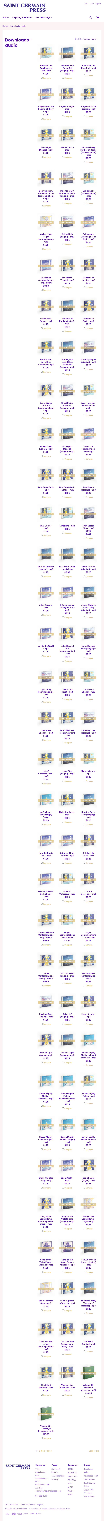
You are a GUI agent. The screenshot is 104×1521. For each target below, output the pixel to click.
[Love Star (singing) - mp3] (67, 759)
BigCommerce (43, 1509)
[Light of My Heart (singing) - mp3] (46, 677)
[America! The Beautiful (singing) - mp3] (67, 53)
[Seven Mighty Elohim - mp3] (88, 1081)
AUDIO (70, 1487)
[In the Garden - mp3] (46, 592)
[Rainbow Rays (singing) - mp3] (46, 1002)
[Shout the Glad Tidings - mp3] (46, 1165)
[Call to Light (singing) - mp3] (67, 222)
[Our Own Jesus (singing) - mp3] (67, 961)
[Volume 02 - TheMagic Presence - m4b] (46, 1413)
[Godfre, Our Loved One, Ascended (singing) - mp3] (67, 347)
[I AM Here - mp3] (67, 513)
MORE (70, 1494)
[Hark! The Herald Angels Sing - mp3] (88, 434)
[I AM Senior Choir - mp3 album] (88, 513)
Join (92, 4)
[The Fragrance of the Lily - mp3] (67, 1288)
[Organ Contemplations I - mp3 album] (67, 920)
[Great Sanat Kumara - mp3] (46, 434)
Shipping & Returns (22, 17)
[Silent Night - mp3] (67, 1165)
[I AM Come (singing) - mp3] (88, 475)
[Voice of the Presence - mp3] (67, 1373)
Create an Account (28, 1504)
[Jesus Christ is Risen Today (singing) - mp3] (88, 592)
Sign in (98, 4)
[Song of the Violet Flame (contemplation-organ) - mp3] (46, 1204)
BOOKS (71, 1469)
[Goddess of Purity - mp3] (88, 306)
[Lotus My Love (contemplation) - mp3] (67, 718)
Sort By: (78, 39)
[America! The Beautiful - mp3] (88, 53)
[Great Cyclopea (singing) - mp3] (88, 347)
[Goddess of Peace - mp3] (46, 306)
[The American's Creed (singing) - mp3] (88, 1247)
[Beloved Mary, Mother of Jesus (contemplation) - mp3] (46, 178)
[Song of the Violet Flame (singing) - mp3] (67, 1204)
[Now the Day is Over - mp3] (46, 841)
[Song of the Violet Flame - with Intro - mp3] (67, 1247)
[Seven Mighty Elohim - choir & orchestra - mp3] (88, 1040)
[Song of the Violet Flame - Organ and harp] (46, 1247)
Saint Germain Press (19, 1509)
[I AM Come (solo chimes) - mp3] (67, 475)
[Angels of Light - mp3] (67, 94)
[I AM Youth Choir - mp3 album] (67, 554)
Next (45, 1451)
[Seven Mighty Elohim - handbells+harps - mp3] (67, 1081)
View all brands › (89, 1497)
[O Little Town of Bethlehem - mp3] (46, 879)
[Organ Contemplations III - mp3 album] (46, 961)
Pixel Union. (66, 1509)
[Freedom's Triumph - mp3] (67, 265)
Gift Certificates (11, 1504)
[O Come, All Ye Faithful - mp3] (67, 841)
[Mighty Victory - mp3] (88, 759)
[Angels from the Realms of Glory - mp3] (46, 94)
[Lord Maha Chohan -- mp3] (46, 718)
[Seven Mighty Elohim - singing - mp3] (67, 1125)
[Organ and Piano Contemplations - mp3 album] (46, 920)
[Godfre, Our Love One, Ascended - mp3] (46, 347)
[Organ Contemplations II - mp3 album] (88, 920)
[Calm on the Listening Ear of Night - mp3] (88, 222)
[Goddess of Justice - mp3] (88, 265)
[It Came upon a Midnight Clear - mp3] (67, 592)
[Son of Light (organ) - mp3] (88, 1165)
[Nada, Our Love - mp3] (67, 800)
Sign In (40, 1504)
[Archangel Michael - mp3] (46, 135)
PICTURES (72, 1480)
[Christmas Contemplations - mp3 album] (46, 265)
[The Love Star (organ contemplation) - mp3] (46, 1329)
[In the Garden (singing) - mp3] (88, 554)
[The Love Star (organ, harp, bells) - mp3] (67, 1329)
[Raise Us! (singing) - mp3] (67, 1002)
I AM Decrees (89, 1479)
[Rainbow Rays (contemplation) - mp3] (88, 961)
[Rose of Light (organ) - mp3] (46, 1040)
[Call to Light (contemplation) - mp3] (88, 178)
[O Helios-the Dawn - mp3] (88, 841)
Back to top (94, 1451)
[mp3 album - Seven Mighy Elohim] (46, 800)
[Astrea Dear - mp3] (67, 135)
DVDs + (71, 1491)
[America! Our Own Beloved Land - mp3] (46, 53)
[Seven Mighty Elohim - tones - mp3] (88, 1125)
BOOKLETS (72, 1473)
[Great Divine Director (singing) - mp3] (67, 390)
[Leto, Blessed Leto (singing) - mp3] (88, 633)
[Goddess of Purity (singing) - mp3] (67, 306)
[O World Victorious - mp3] (67, 879)
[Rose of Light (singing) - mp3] (67, 1040)
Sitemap (54, 1479)
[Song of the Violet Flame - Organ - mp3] (88, 1204)
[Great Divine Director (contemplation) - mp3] (46, 390)
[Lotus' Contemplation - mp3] (46, 759)
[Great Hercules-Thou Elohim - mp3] (88, 390)
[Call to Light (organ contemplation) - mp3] (46, 222)
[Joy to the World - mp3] (46, 633)
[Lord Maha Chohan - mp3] (88, 677)
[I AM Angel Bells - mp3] (46, 475)
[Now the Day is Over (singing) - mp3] (88, 800)
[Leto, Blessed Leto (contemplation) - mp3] (67, 633)
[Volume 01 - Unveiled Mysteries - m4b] (88, 1373)
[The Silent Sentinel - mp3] (88, 1329)
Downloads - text (91, 1476)
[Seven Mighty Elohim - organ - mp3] (46, 1125)
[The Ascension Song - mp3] (46, 1288)
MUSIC (70, 1483)
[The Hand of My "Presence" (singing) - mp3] (88, 1288)
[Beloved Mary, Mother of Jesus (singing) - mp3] (67, 178)
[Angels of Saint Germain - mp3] (88, 94)
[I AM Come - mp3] (46, 513)
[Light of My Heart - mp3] (67, 677)
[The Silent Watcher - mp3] (46, 1373)
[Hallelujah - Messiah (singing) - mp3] (67, 434)
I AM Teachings (43, 17)
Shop (5, 17)
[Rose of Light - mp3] (88, 1002)
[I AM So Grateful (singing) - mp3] (46, 554)
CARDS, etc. (72, 1476)
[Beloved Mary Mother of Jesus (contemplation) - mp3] (88, 135)
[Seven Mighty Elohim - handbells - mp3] (46, 1081)
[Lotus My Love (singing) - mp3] (88, 718)
